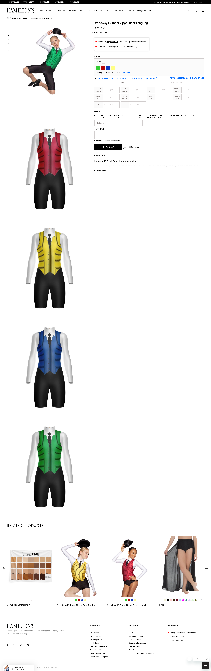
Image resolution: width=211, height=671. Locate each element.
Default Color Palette (98, 646)
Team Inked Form (97, 650)
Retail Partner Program (99, 656)
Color (97, 56)
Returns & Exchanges (137, 643)
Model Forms (95, 643)
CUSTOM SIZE (176, 82)
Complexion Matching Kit (19, 604)
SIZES (122, 82)
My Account (95, 633)
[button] (187, 78)
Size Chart (133, 650)
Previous (4, 568)
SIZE (125, 78)
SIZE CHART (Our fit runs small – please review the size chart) (127, 78)
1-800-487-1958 (177, 636)
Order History (95, 636)
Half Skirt (161, 605)
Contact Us (126, 72)
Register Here (112, 41)
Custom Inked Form (98, 653)
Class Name (99, 129)
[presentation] (159, 600)
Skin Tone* (98, 111)
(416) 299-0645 (177, 640)
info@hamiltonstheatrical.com (183, 633)
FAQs (131, 633)
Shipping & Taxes (136, 636)
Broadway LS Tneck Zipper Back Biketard (76, 605)
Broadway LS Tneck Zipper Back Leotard (126, 605)
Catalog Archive (96, 639)
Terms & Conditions (137, 639)
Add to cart (108, 147)
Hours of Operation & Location (141, 653)
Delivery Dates (134, 646)
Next (207, 568)
